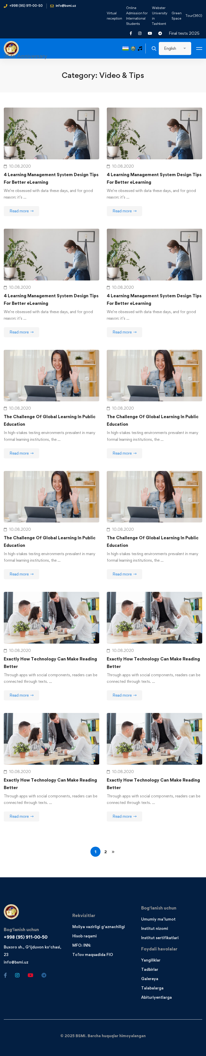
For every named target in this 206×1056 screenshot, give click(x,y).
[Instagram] (17, 975)
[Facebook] (5, 975)
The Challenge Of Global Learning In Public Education (49, 420)
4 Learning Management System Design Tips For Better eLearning (51, 178)
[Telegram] (43, 975)
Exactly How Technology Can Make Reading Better (50, 662)
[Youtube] (30, 975)
